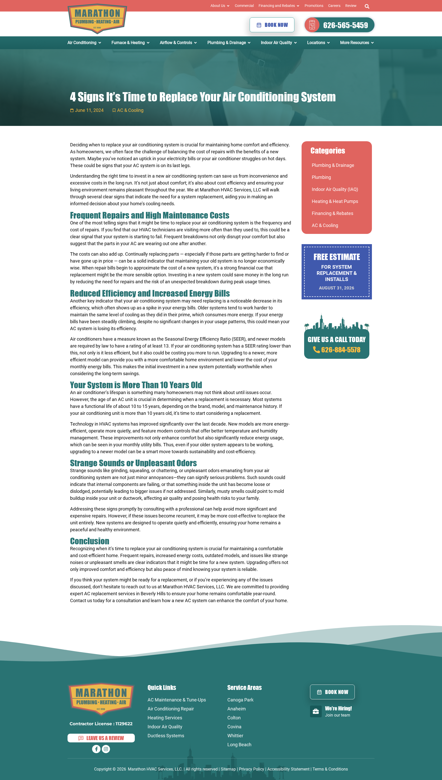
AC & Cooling (130, 110)
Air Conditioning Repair (171, 708)
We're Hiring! (338, 708)
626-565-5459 (345, 25)
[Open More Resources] (372, 43)
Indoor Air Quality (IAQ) (335, 189)
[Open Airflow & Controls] (195, 43)
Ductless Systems (166, 735)
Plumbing (321, 177)
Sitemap (228, 769)
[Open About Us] (228, 5)
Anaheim (236, 708)
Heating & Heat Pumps (335, 201)
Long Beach (239, 744)
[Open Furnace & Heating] (148, 43)
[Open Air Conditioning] (100, 43)
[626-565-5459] (312, 24)
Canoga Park (240, 699)
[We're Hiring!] (316, 711)
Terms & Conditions (330, 769)
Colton (234, 717)
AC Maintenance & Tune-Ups (177, 699)
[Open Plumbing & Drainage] (249, 43)
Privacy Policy (251, 769)
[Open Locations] (328, 43)
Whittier (235, 735)
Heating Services (165, 717)
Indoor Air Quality (165, 726)
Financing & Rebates (332, 213)
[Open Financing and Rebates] (298, 5)
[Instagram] (106, 749)
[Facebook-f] (96, 749)
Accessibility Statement (288, 769)
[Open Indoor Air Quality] (295, 43)
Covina (234, 726)
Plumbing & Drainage (333, 165)
